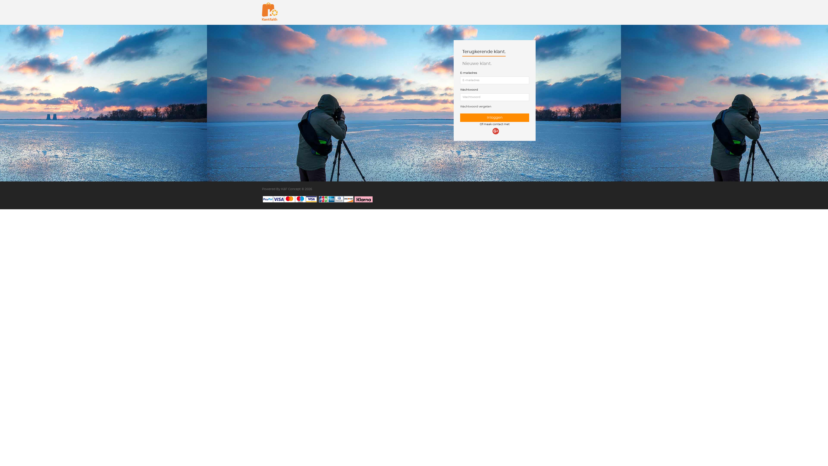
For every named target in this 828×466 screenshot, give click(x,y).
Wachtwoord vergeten (475, 106)
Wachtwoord (469, 89)
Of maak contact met (495, 124)
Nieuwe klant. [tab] (477, 63)
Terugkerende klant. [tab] (484, 52)
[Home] (270, 12)
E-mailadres (468, 73)
